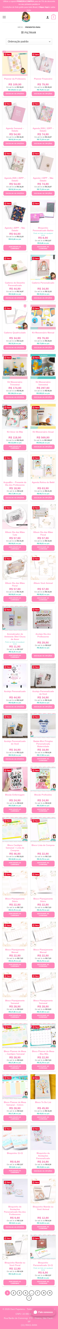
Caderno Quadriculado (15, 333)
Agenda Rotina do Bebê (43, 482)
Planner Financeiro (43, 79)
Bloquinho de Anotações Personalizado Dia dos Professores (15, 1211)
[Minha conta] (47, 17)
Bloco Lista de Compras (43, 845)
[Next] (29, 1298)
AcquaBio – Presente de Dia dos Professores (14, 483)
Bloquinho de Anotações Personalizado (43, 1156)
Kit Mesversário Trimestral (14, 383)
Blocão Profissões (43, 795)
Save (9, 54)
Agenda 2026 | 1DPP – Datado (43, 129)
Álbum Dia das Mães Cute (15, 533)
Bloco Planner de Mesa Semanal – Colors (15, 1103)
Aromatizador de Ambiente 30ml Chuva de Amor (14, 636)
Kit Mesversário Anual (43, 432)
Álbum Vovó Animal (43, 583)
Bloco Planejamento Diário (15, 900)
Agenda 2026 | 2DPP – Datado (14, 179)
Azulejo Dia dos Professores (43, 635)
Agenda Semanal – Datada (15, 129)
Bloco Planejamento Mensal (15, 951)
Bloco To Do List (43, 1102)
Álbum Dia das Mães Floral (43, 533)
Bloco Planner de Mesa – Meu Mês (43, 1052)
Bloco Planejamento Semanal (15, 1001)
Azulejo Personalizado (15, 691)
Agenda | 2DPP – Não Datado (15, 229)
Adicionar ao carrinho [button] (15, 247)
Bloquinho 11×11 (15, 1153)
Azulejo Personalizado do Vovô (15, 742)
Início (20, 27)
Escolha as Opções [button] (15, 94)
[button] (4, 17)
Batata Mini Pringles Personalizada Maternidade (43, 744)
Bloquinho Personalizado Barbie (43, 229)
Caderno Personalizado (43, 283)
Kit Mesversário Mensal (43, 333)
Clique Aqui (44, 7)
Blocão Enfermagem (15, 795)
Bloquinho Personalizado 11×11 (43, 1264)
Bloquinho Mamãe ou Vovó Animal (43, 1208)
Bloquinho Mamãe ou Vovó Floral (15, 1264)
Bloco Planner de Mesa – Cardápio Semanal (15, 1052)
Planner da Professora (15, 79)
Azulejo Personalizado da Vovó (43, 692)
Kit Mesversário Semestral (43, 383)
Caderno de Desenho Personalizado (15, 284)
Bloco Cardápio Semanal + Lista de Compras (15, 848)
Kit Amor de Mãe (15, 432)
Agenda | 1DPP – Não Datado (43, 179)
